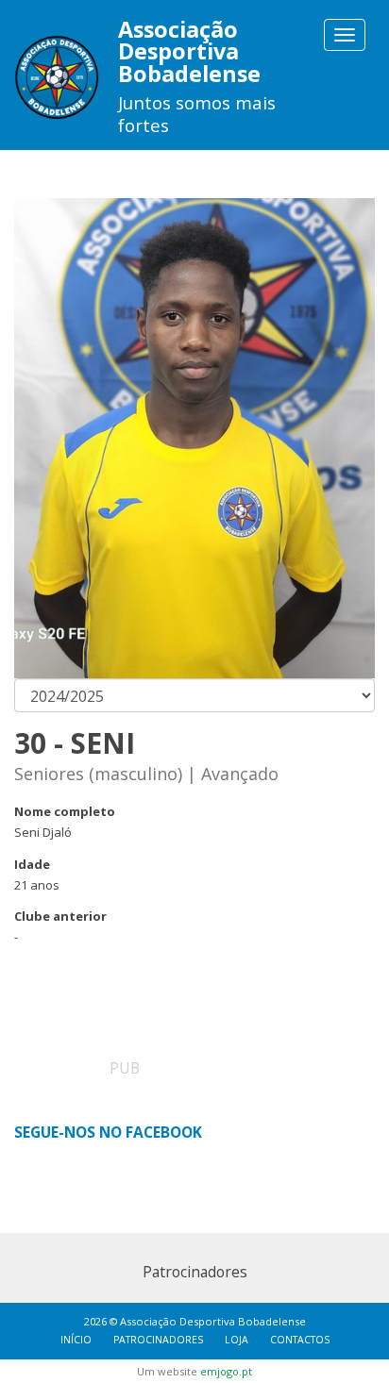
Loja (236, 1339)
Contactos (300, 1339)
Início (76, 1339)
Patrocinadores (158, 1339)
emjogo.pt (226, 1371)
